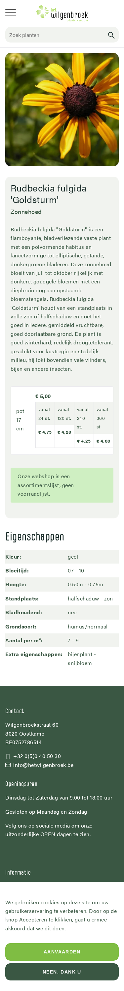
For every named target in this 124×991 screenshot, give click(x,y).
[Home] (62, 13)
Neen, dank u (62, 972)
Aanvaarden (62, 951)
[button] (111, 35)
